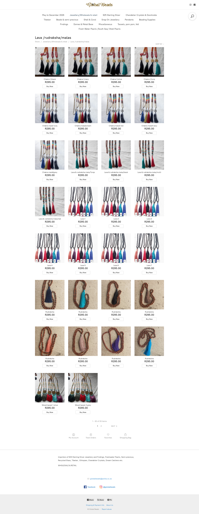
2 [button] (101, 426)
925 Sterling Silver (111, 15)
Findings (64, 24)
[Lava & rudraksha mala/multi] (149, 155)
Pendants (129, 19)
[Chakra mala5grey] (49, 155)
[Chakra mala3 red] (116, 108)
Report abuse (107, 509)
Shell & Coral (90, 19)
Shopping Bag (125, 438)
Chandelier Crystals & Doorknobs (141, 15)
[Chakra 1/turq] (149, 62)
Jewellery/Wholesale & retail (83, 15)
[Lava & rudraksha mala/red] (49, 201)
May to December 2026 (53, 15)
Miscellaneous (105, 24)
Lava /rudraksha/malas (79, 42)
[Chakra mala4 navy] (149, 108)
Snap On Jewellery (110, 19)
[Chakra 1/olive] (116, 62)
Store (37, 42)
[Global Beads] (99, 4)
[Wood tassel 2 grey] (83, 387)
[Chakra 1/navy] (83, 62)
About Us (109, 505)
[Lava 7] (149, 248)
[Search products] (192, 16)
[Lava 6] (116, 248)
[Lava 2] (116, 201)
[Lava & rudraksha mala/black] (116, 155)
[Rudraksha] (49, 294)
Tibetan (47, 19)
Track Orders (91, 438)
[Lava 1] (83, 201)
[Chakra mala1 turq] (49, 108)
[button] (114, 426)
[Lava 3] (149, 201)
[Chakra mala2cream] (83, 108)
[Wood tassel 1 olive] (49, 387)
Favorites (108, 438)
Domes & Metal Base (83, 24)
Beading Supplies (147, 19)
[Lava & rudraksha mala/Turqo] (83, 155)
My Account (74, 438)
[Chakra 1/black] (49, 62)
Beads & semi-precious (67, 19)
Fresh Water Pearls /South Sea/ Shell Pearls (99, 29)
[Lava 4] (49, 248)
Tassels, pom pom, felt (128, 24)
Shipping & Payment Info (95, 505)
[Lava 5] (83, 248)
